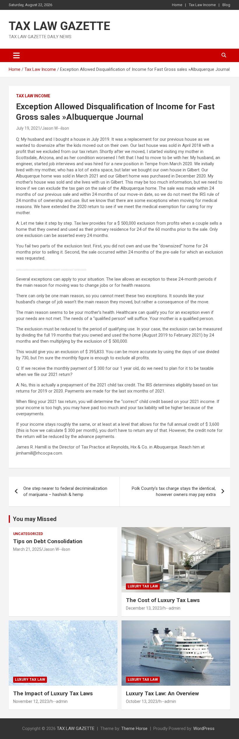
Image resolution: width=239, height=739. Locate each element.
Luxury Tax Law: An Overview (162, 693)
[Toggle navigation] (16, 55)
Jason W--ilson (55, 128)
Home (177, 5)
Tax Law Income (202, 5)
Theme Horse (134, 728)
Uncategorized (28, 534)
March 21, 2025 (27, 549)
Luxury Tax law (143, 586)
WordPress (204, 728)
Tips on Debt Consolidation (48, 541)
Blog (226, 5)
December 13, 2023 (144, 608)
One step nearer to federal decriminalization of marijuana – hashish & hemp (65, 491)
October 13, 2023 (141, 701)
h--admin (172, 608)
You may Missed (35, 518)
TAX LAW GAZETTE (59, 26)
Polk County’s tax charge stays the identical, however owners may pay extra (174, 491)
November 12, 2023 (31, 701)
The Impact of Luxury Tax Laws (53, 693)
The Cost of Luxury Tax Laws (163, 600)
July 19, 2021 (28, 128)
